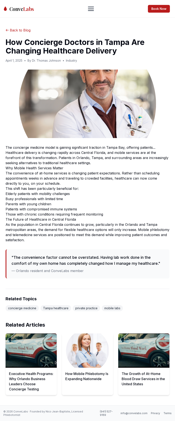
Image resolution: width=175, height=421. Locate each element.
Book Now (158, 8)
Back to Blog (20, 30)
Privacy (155, 413)
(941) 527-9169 (106, 413)
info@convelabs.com (134, 413)
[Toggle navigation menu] (91, 9)
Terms (167, 413)
